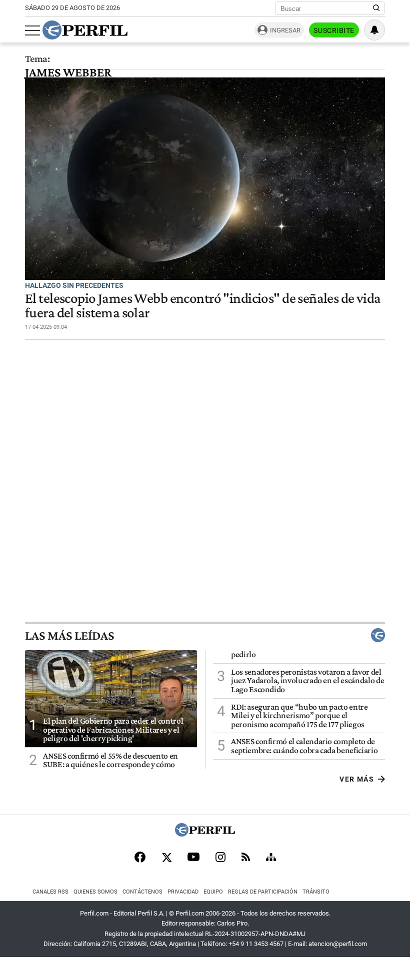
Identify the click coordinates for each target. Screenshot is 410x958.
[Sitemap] (271, 858)
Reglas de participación (263, 892)
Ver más (357, 779)
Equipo (213, 892)
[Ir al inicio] (85, 29)
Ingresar (285, 30)
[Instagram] (221, 858)
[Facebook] (140, 858)
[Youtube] (194, 858)
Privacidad (183, 892)
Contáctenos (142, 892)
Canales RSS (50, 892)
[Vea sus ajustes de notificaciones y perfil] (374, 30)
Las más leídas (69, 635)
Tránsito (316, 892)
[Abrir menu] (32, 30)
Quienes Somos (96, 892)
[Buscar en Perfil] (376, 8)
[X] (167, 858)
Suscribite (334, 30)
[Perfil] (205, 834)
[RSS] (246, 858)
